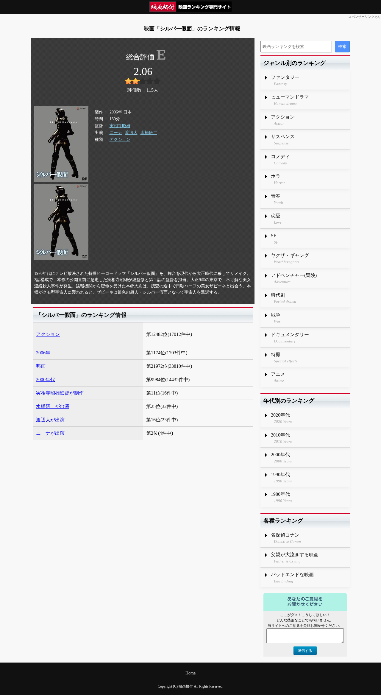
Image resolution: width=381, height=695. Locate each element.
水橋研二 (148, 132)
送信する (305, 651)
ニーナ (116, 132)
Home (190, 673)
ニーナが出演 (50, 433)
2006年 (43, 352)
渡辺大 (131, 132)
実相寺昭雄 (120, 126)
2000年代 (45, 379)
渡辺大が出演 (50, 419)
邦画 (41, 366)
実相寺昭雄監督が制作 (60, 392)
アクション (120, 139)
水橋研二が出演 (52, 406)
